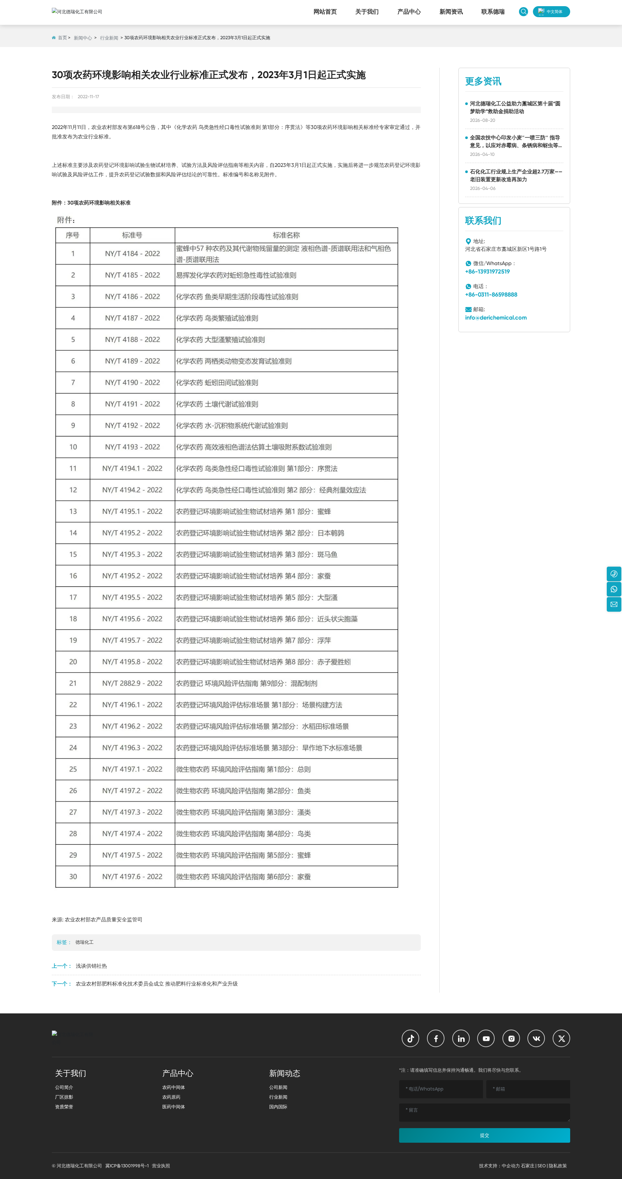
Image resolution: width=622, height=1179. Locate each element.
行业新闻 (109, 38)
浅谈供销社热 (91, 966)
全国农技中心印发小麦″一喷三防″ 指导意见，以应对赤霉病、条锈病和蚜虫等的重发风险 (515, 145)
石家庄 (528, 1165)
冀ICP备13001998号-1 (127, 1165)
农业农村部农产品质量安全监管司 (104, 919)
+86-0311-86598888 (491, 294)
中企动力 (511, 1165)
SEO (541, 1165)
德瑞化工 (84, 942)
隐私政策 (558, 1165)
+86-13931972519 (487, 271)
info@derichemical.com (496, 317)
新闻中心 (83, 38)
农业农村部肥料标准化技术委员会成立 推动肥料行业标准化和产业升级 (157, 984)
